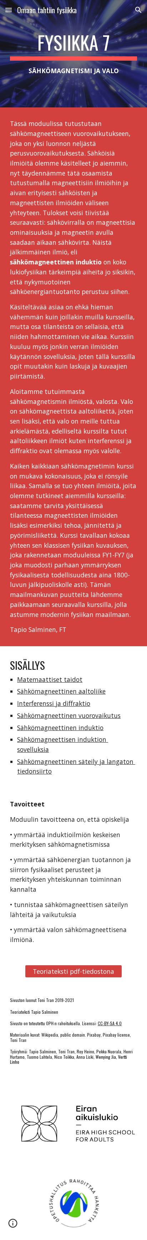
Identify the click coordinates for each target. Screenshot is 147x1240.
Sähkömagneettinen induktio (60, 727)
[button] (8, 10)
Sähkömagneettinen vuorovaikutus (69, 715)
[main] (73, 54)
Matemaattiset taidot (49, 679)
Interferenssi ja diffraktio (53, 703)
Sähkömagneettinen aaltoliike (61, 691)
